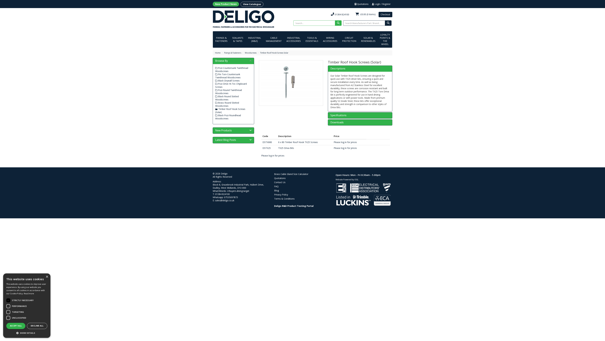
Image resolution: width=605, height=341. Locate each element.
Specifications (338, 115)
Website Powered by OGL (347, 179)
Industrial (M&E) (254, 39)
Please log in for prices (345, 142)
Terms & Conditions (284, 198)
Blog (276, 190)
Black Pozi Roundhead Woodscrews (228, 117)
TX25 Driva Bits (286, 148)
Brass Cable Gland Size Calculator (291, 174)
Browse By (221, 61)
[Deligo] (243, 18)
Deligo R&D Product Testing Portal (294, 205)
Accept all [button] (16, 325)
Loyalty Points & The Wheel (385, 39)
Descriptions (337, 68)
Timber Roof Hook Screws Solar (274, 52)
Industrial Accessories (293, 39)
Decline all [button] (37, 325)
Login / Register (382, 4)
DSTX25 (266, 148)
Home (218, 52)
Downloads (337, 122)
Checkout (385, 14)
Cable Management (274, 39)
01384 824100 (341, 14)
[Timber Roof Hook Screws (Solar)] (291, 82)
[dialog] (26, 305)
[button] (26, 333)
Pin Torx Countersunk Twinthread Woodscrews (228, 76)
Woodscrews (250, 52)
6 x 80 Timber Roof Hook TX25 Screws (298, 142)
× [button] (47, 277)
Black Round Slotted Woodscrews (227, 98)
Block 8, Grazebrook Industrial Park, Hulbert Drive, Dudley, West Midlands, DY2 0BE (238, 186)
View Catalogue (252, 4)
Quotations (362, 4)
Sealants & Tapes (237, 39)
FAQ (276, 186)
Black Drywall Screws (228, 80)
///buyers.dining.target (238, 190)
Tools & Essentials (311, 39)
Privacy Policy (281, 194)
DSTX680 (267, 142)
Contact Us (279, 182)
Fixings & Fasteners (221, 39)
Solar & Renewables (368, 39)
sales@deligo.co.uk (224, 200)
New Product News (226, 4)
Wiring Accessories (330, 39)
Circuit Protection (349, 39)
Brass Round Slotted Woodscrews (227, 104)
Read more (29, 293)
